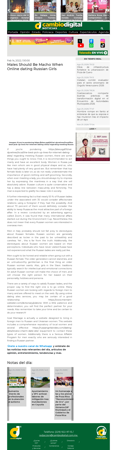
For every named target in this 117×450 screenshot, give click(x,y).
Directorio (70, 441)
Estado (36, 32)
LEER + (92, 129)
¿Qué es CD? (36, 442)
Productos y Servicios (36, 447)
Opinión (25, 32)
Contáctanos (53, 446)
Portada (13, 32)
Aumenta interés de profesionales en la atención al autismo (16, 396)
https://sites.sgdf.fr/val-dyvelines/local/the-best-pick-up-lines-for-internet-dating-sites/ (39, 152)
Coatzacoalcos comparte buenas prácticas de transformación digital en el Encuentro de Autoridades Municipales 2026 (92, 98)
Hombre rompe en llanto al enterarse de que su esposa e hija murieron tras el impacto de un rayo (92, 115)
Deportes (61, 32)
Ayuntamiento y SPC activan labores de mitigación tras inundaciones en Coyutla (40, 398)
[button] (8, 10)
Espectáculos (88, 32)
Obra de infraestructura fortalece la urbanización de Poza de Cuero (92, 70)
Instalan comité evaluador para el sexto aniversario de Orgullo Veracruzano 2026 (92, 83)
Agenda (104, 32)
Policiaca (48, 32)
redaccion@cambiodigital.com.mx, (58, 435)
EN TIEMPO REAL (92, 59)
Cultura (73, 32)
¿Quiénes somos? (53, 442)
